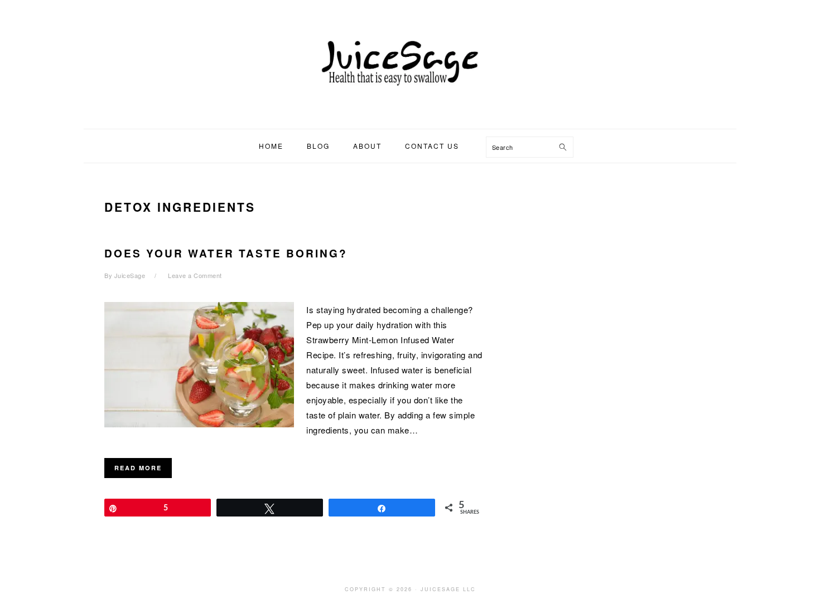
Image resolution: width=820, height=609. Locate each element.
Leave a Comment (195, 275)
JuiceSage (410, 61)
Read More (138, 468)
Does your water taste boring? (226, 253)
